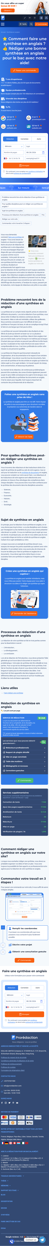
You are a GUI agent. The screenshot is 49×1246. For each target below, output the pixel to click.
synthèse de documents (30, 473)
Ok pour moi (24, 1228)
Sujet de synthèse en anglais (12, 211)
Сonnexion (46, 18)
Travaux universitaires (11, 1176)
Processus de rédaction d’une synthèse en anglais (20, 215)
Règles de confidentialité (15, 1219)
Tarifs (24, 24)
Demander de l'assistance (25, 613)
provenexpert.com (38, 119)
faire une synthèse (15, 237)
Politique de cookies (8, 1067)
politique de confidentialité (22, 173)
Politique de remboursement (11, 1064)
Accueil (3, 32)
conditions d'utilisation (35, 171)
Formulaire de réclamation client (12, 1070)
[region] (24, 1220)
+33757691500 (24, 17)
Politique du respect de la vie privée (13, 1057)
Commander (42, 24)
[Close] (45, 1196)
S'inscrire (41, 18)
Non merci (24, 1241)
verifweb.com (12, 128)
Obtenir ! (8, 10)
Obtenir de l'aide (25, 437)
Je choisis (24, 1235)
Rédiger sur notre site (10, 219)
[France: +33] (6, 158)
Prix (43, 215)
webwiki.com (37, 128)
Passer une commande (26, 70)
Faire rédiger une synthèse (13, 693)
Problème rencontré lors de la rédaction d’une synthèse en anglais (23, 198)
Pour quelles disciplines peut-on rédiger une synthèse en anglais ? (22, 205)
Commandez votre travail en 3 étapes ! (16, 223)
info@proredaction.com (29, 17)
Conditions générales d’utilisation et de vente (17, 1061)
